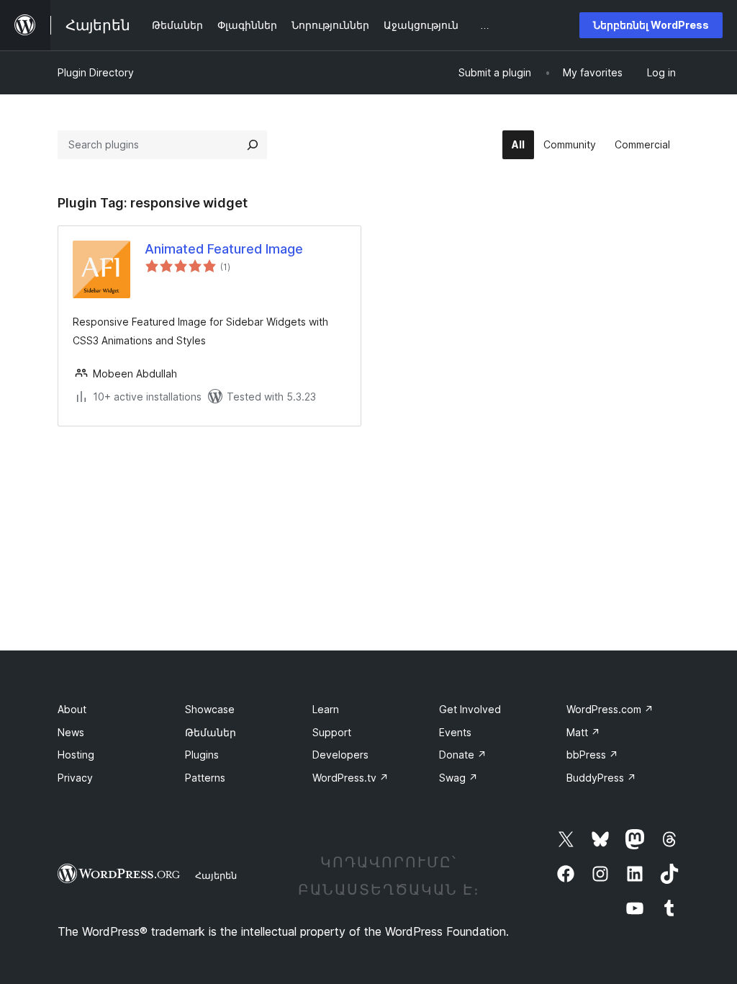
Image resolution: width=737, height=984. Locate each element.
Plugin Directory (96, 72)
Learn (325, 709)
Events (455, 732)
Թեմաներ (210, 732)
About (72, 709)
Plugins (202, 754)
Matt (583, 732)
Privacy (75, 777)
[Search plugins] (252, 144)
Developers (340, 754)
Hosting (76, 754)
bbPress (592, 754)
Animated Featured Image (224, 248)
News (71, 732)
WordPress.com (610, 709)
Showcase (210, 709)
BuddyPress (601, 777)
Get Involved (470, 709)
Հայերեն (216, 875)
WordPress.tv (350, 777)
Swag (458, 777)
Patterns (205, 777)
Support (331, 732)
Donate (463, 754)
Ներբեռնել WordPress (651, 25)
